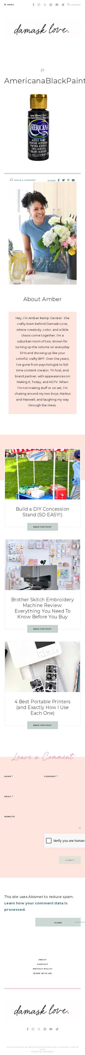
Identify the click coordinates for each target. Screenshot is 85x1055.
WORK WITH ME (42, 973)
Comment (51, 776)
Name (8, 776)
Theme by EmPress (42, 1051)
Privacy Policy (42, 969)
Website (9, 816)
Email (8, 796)
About (43, 959)
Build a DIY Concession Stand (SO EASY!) (43, 511)
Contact (42, 964)
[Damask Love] (42, 1018)
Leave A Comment (24, 180)
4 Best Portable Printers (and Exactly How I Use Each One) (43, 707)
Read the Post (42, 527)
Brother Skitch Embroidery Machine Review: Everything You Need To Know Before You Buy (42, 608)
